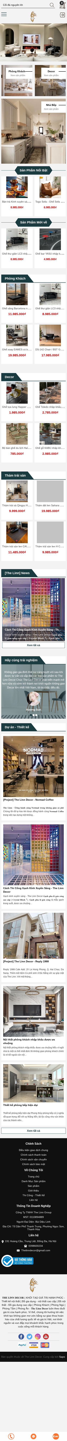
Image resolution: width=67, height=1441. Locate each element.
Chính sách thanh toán (33, 1154)
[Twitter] (29, 1336)
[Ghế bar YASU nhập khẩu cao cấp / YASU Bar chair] (50, 239)
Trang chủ (33, 1176)
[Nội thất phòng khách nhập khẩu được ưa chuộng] (33, 1011)
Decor (9, 377)
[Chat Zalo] (56, 1436)
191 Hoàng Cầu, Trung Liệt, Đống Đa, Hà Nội (30, 1241)
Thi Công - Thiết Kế (34, 1195)
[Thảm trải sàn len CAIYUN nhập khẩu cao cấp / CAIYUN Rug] (17, 532)
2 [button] (33, 715)
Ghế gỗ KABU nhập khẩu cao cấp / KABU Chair (29, 447)
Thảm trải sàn (15, 475)
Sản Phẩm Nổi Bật (33, 170)
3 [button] (36, 715)
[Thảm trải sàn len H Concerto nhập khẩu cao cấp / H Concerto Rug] (50, 532)
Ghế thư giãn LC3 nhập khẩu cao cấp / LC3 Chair (30, 253)
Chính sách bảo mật (33, 1164)
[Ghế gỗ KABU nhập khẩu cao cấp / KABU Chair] (17, 434)
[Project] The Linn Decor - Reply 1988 (26, 961)
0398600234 (36, 1245)
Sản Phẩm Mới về (33, 222)
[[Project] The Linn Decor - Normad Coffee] (33, 766)
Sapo (61, 1356)
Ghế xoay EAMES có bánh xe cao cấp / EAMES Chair (32, 349)
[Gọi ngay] (11, 1436)
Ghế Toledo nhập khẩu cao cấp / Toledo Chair (28, 406)
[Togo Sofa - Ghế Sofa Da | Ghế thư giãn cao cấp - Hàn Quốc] (50, 187)
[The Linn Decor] (33, 16)
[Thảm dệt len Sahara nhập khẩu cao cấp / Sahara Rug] (50, 491)
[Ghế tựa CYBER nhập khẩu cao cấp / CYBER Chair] (50, 393)
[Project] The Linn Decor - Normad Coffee (28, 799)
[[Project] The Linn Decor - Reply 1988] (33, 936)
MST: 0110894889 (33, 1217)
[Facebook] (21, 1336)
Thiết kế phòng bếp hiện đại (20, 1105)
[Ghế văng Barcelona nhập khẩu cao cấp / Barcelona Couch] (17, 294)
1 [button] (31, 715)
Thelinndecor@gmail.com (35, 1250)
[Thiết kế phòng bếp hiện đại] (33, 1083)
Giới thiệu (33, 1190)
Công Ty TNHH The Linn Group (33, 1212)
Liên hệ (33, 1199)
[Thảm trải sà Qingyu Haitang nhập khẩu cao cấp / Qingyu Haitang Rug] (17, 491)
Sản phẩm (33, 1185)
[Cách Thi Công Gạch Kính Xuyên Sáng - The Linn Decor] (33, 609)
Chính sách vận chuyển (33, 1159)
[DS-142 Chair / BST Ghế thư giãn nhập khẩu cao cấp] (50, 335)
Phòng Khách (15, 278)
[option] (33, 42)
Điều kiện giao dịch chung (33, 1150)
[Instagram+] (38, 1336)
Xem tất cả (33, 645)
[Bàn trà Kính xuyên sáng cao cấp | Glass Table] (17, 187)
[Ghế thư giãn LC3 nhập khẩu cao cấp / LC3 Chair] (17, 239)
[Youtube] (46, 1336)
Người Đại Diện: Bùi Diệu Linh (33, 1221)
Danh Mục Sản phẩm (34, 1181)
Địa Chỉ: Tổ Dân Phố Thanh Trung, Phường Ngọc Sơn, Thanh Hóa (33, 1228)
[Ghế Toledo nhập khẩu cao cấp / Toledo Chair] (17, 393)
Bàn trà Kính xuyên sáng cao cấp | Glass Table (28, 201)
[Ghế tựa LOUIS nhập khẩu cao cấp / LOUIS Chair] (50, 434)
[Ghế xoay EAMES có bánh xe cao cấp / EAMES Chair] (17, 335)
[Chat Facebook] (33, 1436)
